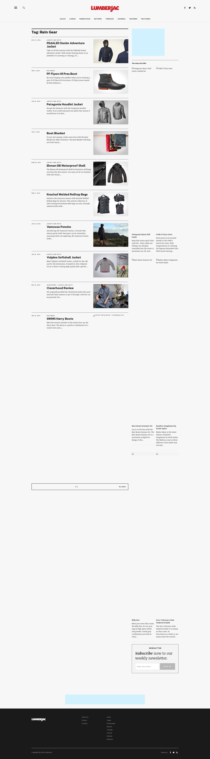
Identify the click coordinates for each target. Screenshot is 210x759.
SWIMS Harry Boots (60, 318)
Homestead (84, 19)
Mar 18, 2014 (36, 162)
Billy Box (135, 620)
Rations (98, 19)
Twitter (189, 7)
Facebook (184, 7)
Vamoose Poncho (59, 226)
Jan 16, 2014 (36, 254)
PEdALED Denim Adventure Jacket (66, 45)
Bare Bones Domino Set (142, 426)
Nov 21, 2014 (36, 40)
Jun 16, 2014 (36, 101)
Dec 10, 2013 (36, 285)
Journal (121, 19)
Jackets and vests (54, 40)
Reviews (133, 19)
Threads (109, 19)
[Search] (23, 7)
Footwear (51, 71)
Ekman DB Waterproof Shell (66, 165)
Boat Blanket (56, 133)
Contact (85, 723)
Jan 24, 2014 (36, 224)
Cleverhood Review (60, 288)
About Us (85, 717)
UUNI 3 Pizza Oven (164, 234)
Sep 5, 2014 (36, 71)
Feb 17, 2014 (36, 193)
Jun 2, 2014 (36, 132)
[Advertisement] (148, 42)
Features (145, 19)
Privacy (84, 720)
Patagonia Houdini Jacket (65, 104)
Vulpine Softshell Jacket (64, 257)
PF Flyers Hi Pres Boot (62, 73)
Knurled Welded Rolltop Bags (67, 194)
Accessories (51, 285)
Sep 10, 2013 (36, 316)
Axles (63, 19)
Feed (194, 7)
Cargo (72, 19)
